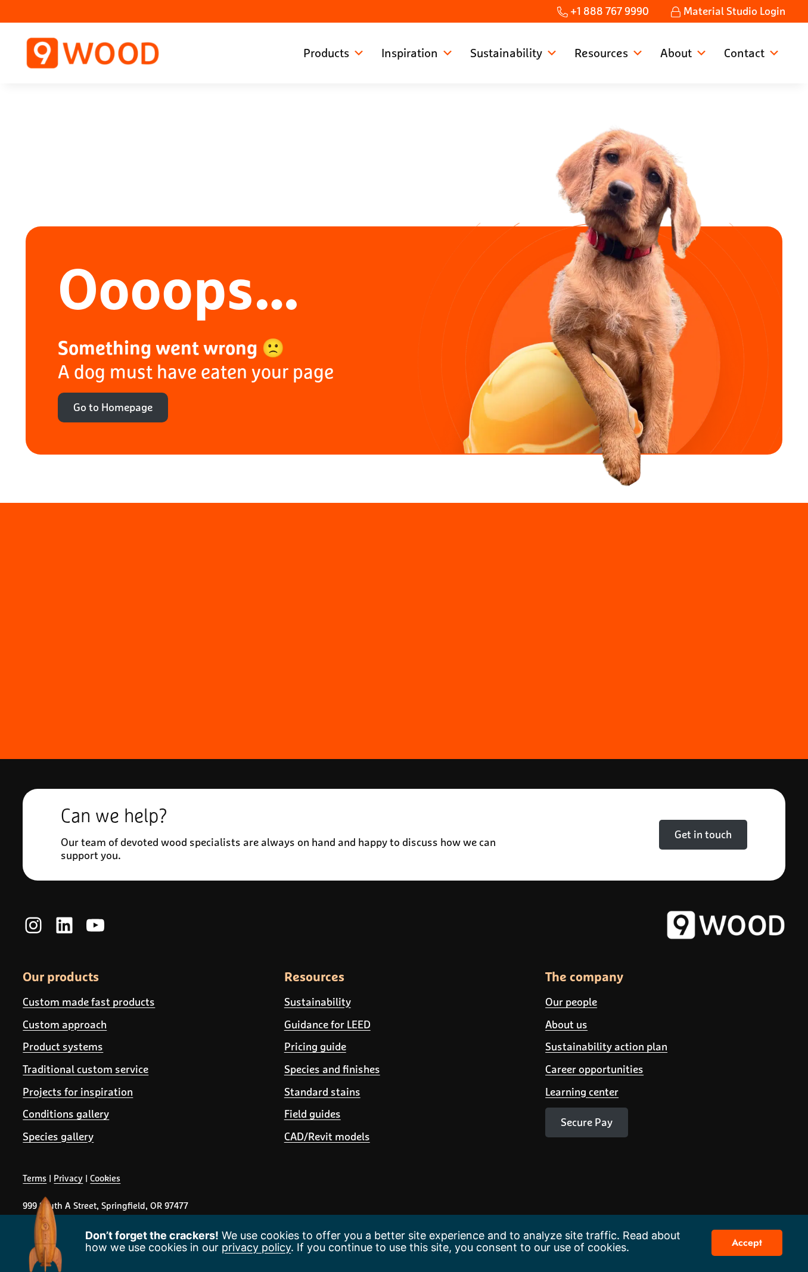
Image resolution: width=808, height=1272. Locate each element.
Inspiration (409, 52)
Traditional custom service (85, 1069)
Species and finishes (332, 1069)
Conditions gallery (66, 1114)
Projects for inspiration (78, 1092)
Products (326, 52)
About (676, 52)
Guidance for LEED (327, 1024)
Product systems (63, 1046)
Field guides (312, 1114)
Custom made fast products (89, 1002)
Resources (601, 52)
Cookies (105, 1178)
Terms (34, 1178)
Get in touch (703, 834)
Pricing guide (315, 1046)
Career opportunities (594, 1069)
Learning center (582, 1092)
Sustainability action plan (606, 1046)
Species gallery (58, 1136)
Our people (571, 1002)
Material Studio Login (733, 11)
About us (566, 1024)
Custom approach (65, 1024)
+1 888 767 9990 (608, 11)
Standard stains (322, 1092)
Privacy (68, 1178)
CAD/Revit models (327, 1136)
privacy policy (256, 1247)
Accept (747, 1242)
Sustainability (506, 52)
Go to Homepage (113, 407)
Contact (744, 52)
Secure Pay (587, 1122)
